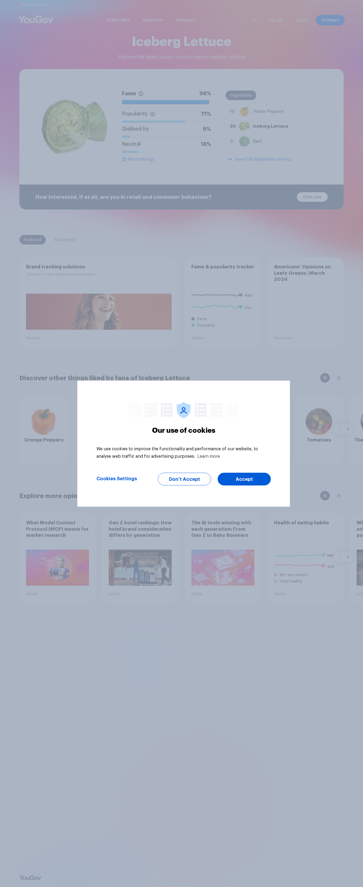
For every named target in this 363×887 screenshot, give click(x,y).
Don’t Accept (184, 479)
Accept (244, 479)
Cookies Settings (116, 478)
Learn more (208, 456)
